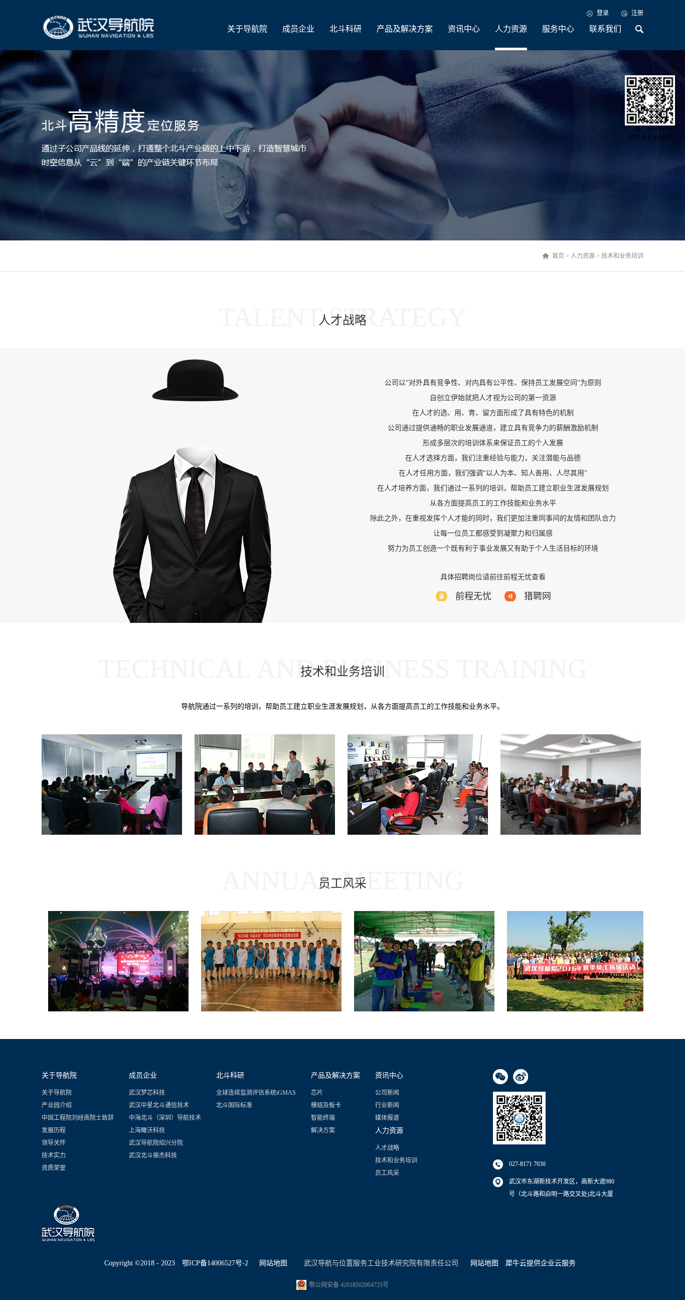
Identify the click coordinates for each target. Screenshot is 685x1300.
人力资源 (583, 255)
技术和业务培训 (622, 255)
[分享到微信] (500, 1076)
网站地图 (271, 1263)
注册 (637, 13)
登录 (603, 13)
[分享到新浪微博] (520, 1076)
